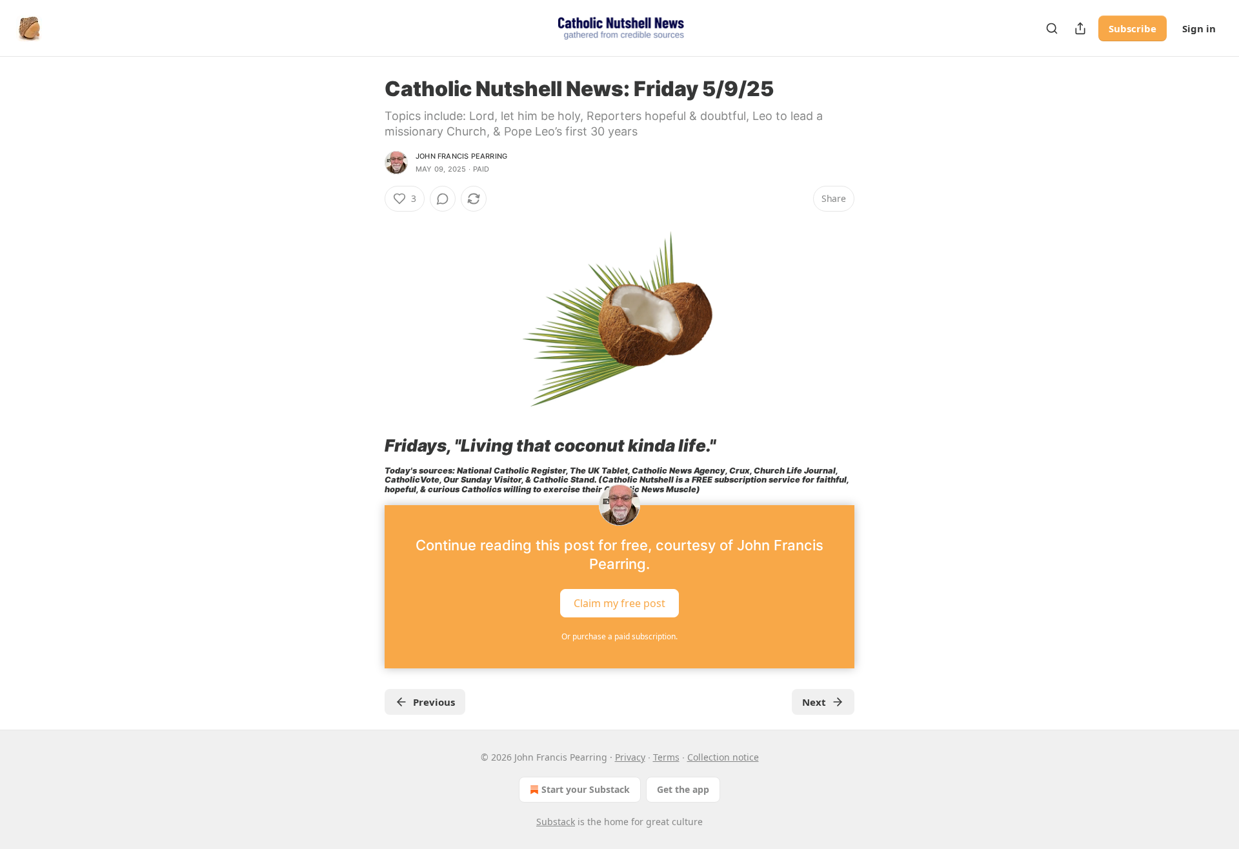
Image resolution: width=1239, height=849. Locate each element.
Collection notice (723, 757)
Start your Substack (585, 789)
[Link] (366, 445)
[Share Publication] (1080, 28)
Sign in (1199, 28)
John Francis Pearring (461, 156)
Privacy (630, 757)
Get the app (683, 789)
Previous (434, 701)
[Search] (1052, 28)
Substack (555, 821)
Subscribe (1132, 28)
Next (814, 701)
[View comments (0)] (443, 199)
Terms (666, 757)
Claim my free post (619, 602)
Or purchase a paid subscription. (619, 636)
